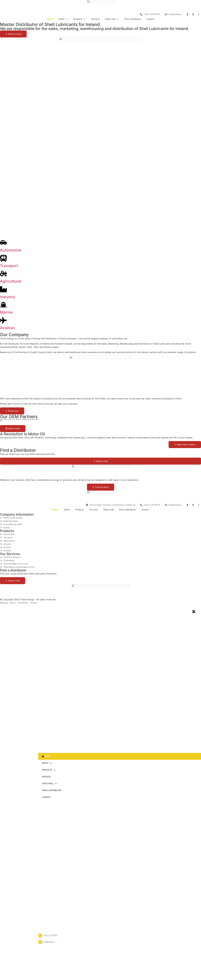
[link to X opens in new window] (193, 14)
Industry (7, 296)
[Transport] (3, 258)
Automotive (10, 250)
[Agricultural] (3, 273)
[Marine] (3, 304)
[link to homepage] (100, 6)
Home (50, 19)
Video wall (110, 19)
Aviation (7, 328)
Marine (6, 312)
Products (77, 19)
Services (95, 19)
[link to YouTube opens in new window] (199, 14)
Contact (150, 19)
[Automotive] (3, 242)
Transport (9, 265)
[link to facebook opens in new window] (188, 14)
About (61, 19)
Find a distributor (132, 19)
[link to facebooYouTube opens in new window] (199, 505)
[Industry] (3, 289)
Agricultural (10, 281)
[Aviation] (3, 320)
